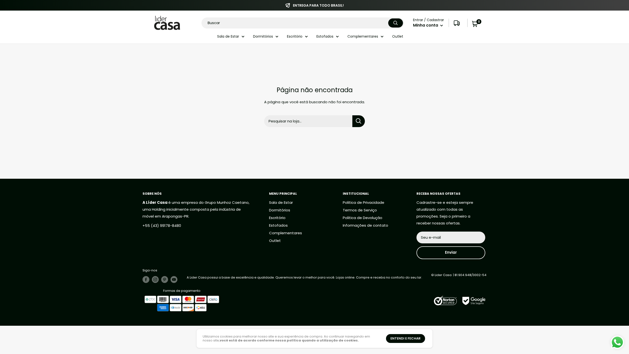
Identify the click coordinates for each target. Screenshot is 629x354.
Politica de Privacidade (363, 202)
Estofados (324, 36)
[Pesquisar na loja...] (358, 121)
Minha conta (426, 25)
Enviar (451, 252)
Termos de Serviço (360, 210)
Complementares (362, 36)
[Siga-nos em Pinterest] (164, 279)
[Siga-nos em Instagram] (155, 279)
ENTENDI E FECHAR (405, 338)
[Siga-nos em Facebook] (146, 279)
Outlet (397, 36)
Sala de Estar (228, 36)
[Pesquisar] (395, 23)
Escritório (294, 36)
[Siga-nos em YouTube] (174, 279)
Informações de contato (365, 225)
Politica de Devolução (362, 217)
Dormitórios (263, 36)
